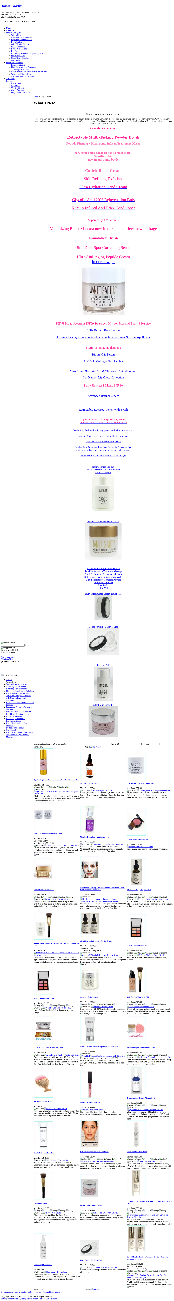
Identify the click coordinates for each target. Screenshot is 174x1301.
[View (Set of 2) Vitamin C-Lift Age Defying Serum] (99, 955)
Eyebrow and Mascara (15, 728)
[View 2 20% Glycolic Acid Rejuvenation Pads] (61, 845)
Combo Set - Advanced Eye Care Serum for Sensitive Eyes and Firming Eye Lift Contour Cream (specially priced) (103, 448)
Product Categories (13, 33)
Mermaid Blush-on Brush (43, 1101)
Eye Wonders (16, 42)
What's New (16, 35)
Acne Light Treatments (20, 69)
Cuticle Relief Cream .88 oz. (44, 890)
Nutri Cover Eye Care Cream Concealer (103, 577)
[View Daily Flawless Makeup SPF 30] (140, 1007)
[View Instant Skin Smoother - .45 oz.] (104, 1213)
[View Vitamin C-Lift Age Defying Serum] (152, 899)
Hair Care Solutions (14, 716)
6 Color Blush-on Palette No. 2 (44, 998)
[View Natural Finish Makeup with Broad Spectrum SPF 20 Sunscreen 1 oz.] (57, 955)
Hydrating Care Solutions (21, 40)
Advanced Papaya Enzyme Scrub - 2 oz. (141, 1048)
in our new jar (103, 261)
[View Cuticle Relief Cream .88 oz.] (56, 899)
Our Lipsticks (11, 730)
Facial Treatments (18, 65)
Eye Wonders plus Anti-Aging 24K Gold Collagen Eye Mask (18, 694)
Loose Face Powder (103, 582)
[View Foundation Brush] (52, 1213)
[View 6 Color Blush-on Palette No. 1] (150, 955)
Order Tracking (17, 88)
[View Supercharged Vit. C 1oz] (102, 790)
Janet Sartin (12, 6)
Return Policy (32, 1299)
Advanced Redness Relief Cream (103, 521)
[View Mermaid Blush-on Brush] (55, 1108)
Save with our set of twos (16, 684)
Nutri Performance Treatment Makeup (103, 574)
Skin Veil (103, 588)
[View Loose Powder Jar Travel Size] (104, 1267)
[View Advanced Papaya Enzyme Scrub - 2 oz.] (154, 1057)
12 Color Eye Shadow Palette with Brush (48, 1048)
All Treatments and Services (22, 76)
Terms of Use (43, 1299)
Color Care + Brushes (20, 58)
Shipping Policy (19, 1299)
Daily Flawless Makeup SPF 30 (138, 997)
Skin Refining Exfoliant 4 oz (44, 1153)
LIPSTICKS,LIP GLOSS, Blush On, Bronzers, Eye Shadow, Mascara (19, 734)
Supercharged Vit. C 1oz (89, 783)
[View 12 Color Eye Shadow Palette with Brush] (61, 1055)
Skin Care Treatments (14, 62)
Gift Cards (15, 60)
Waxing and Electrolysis (21, 74)
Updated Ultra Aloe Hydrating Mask (103, 441)
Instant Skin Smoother (103, 705)
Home (8, 28)
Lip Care (14, 51)
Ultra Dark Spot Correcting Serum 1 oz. (94, 837)
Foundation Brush (40, 1203)
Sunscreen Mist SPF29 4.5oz (137, 1152)
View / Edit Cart (7, 657)
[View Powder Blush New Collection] (140, 846)
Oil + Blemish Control (20, 44)
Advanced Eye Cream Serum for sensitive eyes (103, 455)
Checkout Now (7, 659)
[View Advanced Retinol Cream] (102, 1007)
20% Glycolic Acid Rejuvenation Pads (140, 783)
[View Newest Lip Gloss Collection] (93, 1110)
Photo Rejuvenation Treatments (23, 67)
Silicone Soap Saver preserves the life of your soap (103, 436)
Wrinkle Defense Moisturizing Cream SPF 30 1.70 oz (99, 1047)
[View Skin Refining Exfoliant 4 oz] (56, 1160)
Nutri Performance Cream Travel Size (103, 593)
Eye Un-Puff (103, 665)
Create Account (17, 90)
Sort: (140, 744)
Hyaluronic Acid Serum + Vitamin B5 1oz (141, 1098)
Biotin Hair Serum (103, 354)
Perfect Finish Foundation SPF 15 (103, 568)
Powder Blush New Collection (137, 839)
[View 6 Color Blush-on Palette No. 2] (57, 1008)
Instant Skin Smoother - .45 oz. (91, 1205)
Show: (113, 744)
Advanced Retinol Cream (103, 395)
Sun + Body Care (18, 56)
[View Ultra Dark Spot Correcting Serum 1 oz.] (108, 844)
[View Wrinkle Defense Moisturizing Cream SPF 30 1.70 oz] (102, 1056)
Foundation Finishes (19, 49)
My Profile (15, 85)
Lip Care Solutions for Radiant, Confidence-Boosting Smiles (18, 713)
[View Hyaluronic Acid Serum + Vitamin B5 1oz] (145, 1110)
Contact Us (25, 1292)
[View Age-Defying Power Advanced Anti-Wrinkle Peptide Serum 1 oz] (57, 794)
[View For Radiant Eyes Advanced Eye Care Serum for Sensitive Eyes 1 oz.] (150, 1217)
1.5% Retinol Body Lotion (103, 330)
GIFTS (9, 679)
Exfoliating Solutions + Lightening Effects (28, 53)
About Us (10, 30)
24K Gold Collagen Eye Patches (103, 361)
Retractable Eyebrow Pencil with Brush (103, 409)
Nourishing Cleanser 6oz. (43, 1265)
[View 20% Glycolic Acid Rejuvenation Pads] (153, 790)
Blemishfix (103, 585)
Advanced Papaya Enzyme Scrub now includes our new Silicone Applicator (103, 337)
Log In (9, 81)
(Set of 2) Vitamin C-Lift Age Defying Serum (96, 941)
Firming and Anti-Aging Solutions (20, 691)
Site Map (53, 1299)
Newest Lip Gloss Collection (90, 1102)
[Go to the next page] (96, 747)
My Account (16, 83)
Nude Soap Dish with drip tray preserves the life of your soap (103, 430)
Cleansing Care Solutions (21, 37)
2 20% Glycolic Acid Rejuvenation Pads (48, 834)
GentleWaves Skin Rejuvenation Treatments (29, 72)
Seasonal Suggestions (51, 1292)
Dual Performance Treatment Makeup (103, 571)
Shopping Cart (36, 1292)
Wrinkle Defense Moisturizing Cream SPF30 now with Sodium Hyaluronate (103, 371)
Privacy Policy (7, 1299)
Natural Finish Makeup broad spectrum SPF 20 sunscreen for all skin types (103, 469)
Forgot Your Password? (20, 92)
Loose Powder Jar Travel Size (103, 626)
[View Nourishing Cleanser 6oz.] (55, 1272)
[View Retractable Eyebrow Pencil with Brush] (97, 1161)
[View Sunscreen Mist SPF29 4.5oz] (149, 1161)
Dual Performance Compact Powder (103, 579)
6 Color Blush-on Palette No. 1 (137, 946)
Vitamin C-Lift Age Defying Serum (139, 890)
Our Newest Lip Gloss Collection (103, 377)
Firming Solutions (18, 46)
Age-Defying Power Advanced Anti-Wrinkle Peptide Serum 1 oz (56, 780)
